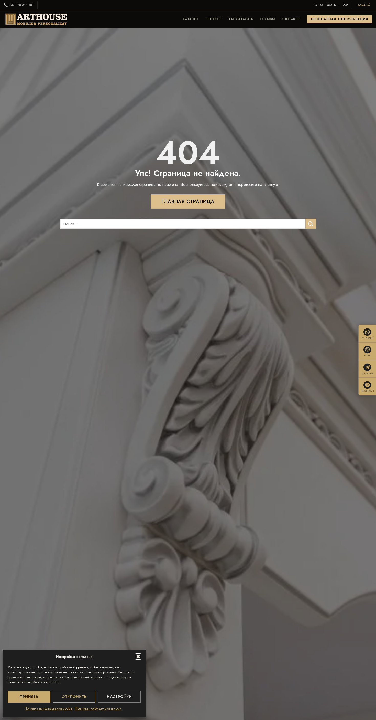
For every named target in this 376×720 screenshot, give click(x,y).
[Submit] (310, 224)
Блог (345, 5)
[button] (138, 656)
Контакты (291, 19)
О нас (319, 5)
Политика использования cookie (48, 708)
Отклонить (74, 697)
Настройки (119, 697)
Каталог (191, 19)
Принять (29, 697)
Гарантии (332, 5)
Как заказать (240, 19)
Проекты (213, 19)
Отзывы (267, 19)
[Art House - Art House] (36, 19)
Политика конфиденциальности (98, 708)
